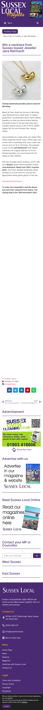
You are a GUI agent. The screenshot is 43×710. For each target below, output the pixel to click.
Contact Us (7, 668)
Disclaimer (6, 691)
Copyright (6, 687)
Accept (6, 706)
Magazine (6, 661)
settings (24, 702)
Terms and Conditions (11, 680)
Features (5, 657)
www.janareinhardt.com (12, 181)
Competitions (10, 384)
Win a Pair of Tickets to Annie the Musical (21, 36)
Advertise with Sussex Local (14, 664)
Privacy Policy (8, 684)
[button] (37, 23)
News (4, 653)
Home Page (7, 650)
